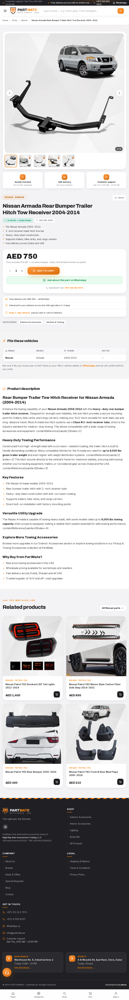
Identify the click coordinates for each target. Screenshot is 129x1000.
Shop (14, 20)
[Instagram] (5, 827)
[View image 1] (11, 161)
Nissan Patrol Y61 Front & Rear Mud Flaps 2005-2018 (93, 773)
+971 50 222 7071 (73, 288)
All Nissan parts (111, 608)
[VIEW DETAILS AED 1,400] (33, 646)
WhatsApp (121, 2)
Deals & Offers (13, 874)
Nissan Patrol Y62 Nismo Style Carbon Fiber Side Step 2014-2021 (95, 686)
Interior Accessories (80, 823)
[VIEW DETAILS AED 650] (96, 646)
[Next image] (119, 93)
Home (5, 20)
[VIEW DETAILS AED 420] (33, 734)
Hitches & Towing (55, 322)
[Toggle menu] (5, 11)
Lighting (74, 830)
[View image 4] (54, 161)
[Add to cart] (57, 694)
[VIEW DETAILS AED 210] (96, 734)
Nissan (24, 20)
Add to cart (46, 271)
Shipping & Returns (80, 861)
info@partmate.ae (16, 933)
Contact (10, 894)
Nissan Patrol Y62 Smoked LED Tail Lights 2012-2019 (30, 686)
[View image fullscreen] (64, 93)
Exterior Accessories (30, 322)
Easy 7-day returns (19, 312)
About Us (10, 861)
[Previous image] (9, 93)
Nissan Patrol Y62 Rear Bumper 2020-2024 (31, 771)
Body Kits (75, 837)
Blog (8, 887)
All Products (76, 843)
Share (121, 197)
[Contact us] (7, 972)
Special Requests (15, 881)
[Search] (121, 11)
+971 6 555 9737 (16, 919)
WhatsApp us (13, 926)
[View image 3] (40, 161)
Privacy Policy (77, 874)
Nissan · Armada (14, 197)
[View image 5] (68, 161)
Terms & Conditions (80, 868)
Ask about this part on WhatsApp (66, 280)
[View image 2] (25, 161)
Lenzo (122, 985)
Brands (9, 868)
